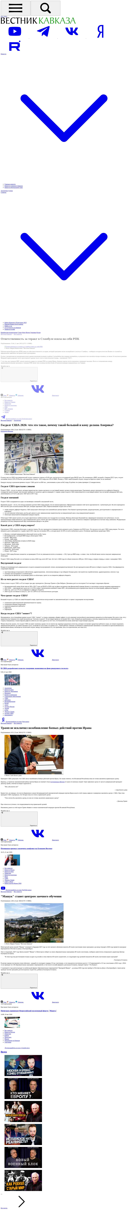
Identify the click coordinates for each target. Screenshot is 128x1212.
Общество (7, 404)
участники (7, 1042)
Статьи (10, 191)
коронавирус (8, 715)
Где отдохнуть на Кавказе (12, 327)
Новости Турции (9, 402)
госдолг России (9, 706)
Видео (28, 332)
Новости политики (10, 405)
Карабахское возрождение (9, 332)
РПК (5, 407)
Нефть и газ (8, 326)
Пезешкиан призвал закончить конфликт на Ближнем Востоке (26, 848)
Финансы (7, 693)
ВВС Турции (8, 409)
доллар (6, 708)
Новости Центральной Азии (13, 187)
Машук (6, 1039)
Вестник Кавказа (6, 334)
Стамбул (7, 410)
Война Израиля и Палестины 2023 (15, 322)
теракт (6, 412)
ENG (5, 16)
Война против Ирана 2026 (12, 883)
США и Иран (8, 882)
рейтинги (7, 700)
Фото (24, 332)
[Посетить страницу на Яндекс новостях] (100, 38)
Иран (6, 876)
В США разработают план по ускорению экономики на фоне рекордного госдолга (34, 668)
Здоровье (33, 332)
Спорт (20, 332)
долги (6, 705)
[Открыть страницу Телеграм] (43, 38)
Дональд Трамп (9, 711)
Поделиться (33, 381)
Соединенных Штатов (57, 782)
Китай (6, 703)
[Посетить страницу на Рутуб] (15, 52)
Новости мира (9, 690)
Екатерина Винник (7, 431)
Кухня (38, 332)
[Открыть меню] (15, 8)
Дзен (5, 395)
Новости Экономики (11, 691)
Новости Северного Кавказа (13, 186)
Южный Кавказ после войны (13, 324)
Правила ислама (9, 329)
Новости (12, 395)
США (6, 698)
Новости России (9, 1032)
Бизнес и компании (10, 695)
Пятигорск (7, 1037)
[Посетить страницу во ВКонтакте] (72, 38)
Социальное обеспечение (12, 696)
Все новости (18, 334)
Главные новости (10, 184)
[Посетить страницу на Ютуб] (15, 38)
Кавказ (6, 1035)
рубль (6, 710)
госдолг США (8, 713)
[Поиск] (45, 8)
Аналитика (4, 191)
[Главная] (38, 23)
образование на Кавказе (12, 1040)
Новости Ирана (9, 870)
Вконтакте (55, 395)
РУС (2, 16)
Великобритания (9, 701)
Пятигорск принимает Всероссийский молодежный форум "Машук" (29, 1011)
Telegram (20, 395)
